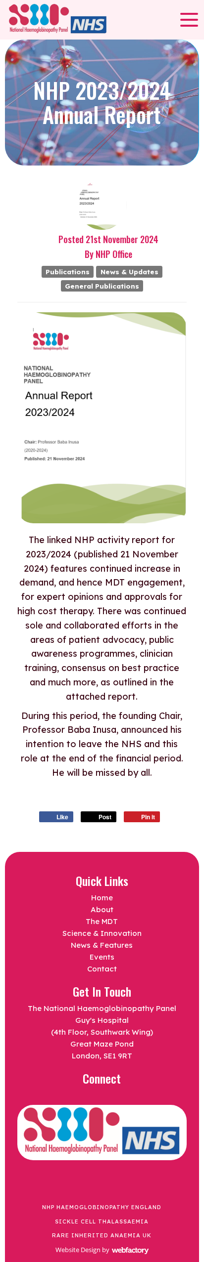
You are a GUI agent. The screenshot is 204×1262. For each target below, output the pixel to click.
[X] (87, 1097)
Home (102, 897)
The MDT (102, 921)
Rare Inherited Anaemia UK (102, 1235)
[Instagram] (116, 1097)
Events (102, 957)
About (102, 909)
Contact (102, 968)
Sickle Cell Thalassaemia (102, 1221)
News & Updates (129, 271)
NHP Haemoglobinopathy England (101, 1207)
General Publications (102, 285)
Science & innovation (102, 933)
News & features (102, 945)
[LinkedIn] (102, 1097)
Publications (68, 271)
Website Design (78, 1249)
